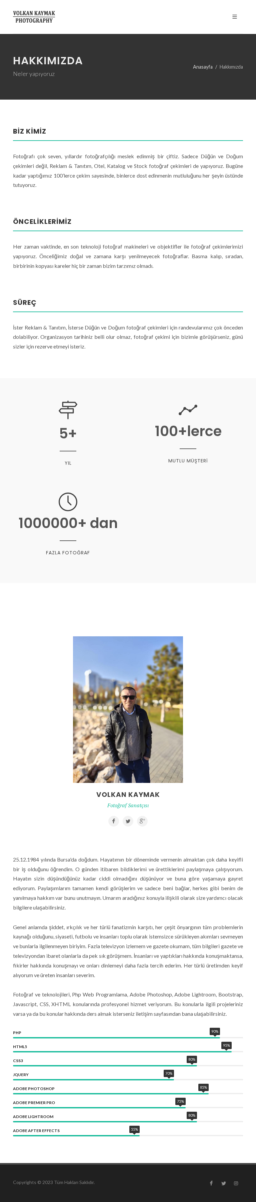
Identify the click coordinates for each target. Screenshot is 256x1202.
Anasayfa (203, 67)
